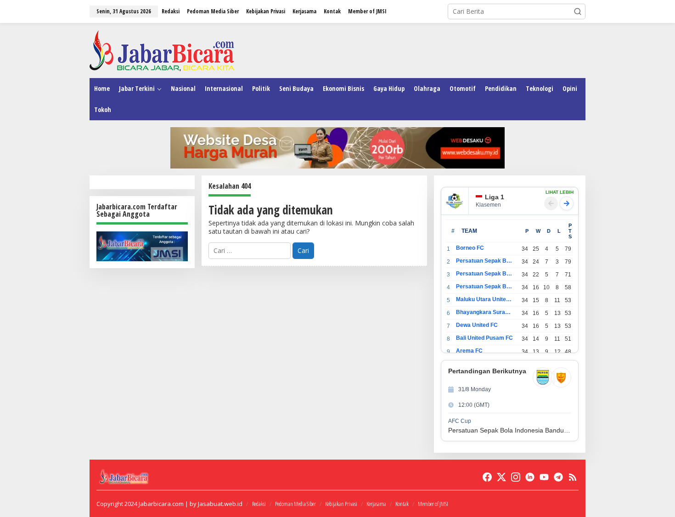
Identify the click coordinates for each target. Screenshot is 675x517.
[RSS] (573, 477)
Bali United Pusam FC (484, 338)
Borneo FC (470, 248)
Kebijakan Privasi (341, 504)
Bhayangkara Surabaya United (484, 312)
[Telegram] (558, 477)
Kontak (402, 504)
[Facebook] (487, 477)
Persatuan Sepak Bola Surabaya (484, 286)
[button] (577, 11)
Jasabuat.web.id (220, 504)
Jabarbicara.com (161, 504)
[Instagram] (516, 477)
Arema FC (469, 351)
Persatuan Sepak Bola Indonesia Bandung (484, 261)
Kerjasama (376, 504)
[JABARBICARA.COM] (162, 49)
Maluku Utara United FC (484, 299)
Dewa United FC (477, 325)
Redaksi (259, 504)
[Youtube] (544, 477)
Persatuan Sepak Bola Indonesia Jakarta (484, 273)
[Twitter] (501, 477)
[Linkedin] (530, 477)
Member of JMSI (433, 504)
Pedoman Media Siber (295, 504)
